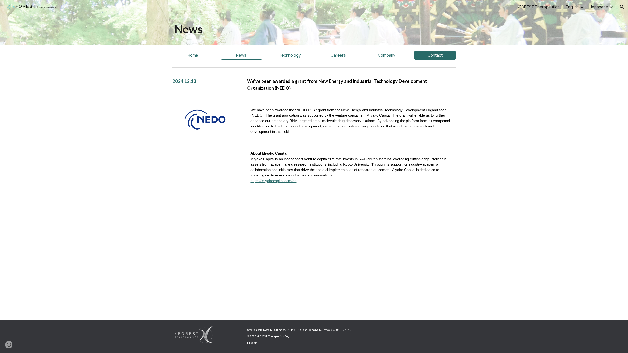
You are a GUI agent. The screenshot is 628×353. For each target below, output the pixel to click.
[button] (622, 7)
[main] (265, 29)
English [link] (572, 7)
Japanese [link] (599, 7)
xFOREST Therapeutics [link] (538, 7)
